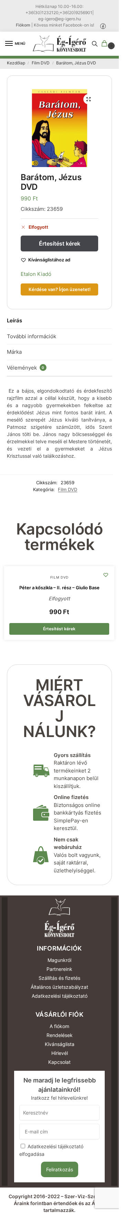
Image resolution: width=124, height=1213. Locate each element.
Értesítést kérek (59, 243)
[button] (106, 44)
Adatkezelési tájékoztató (59, 996)
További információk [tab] (31, 336)
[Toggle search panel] (94, 44)
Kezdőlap (16, 62)
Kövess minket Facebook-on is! (64, 25)
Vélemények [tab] (25, 367)
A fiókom (59, 1026)
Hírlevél (59, 1053)
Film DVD (41, 62)
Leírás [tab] (14, 320)
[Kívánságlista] (106, 575)
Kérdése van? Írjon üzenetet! (60, 289)
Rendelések (59, 1035)
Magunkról (59, 960)
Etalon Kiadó (36, 274)
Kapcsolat (59, 1062)
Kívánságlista (59, 1044)
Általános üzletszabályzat (59, 987)
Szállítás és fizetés (59, 978)
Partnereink (59, 969)
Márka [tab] (14, 352)
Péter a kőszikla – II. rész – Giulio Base (59, 587)
